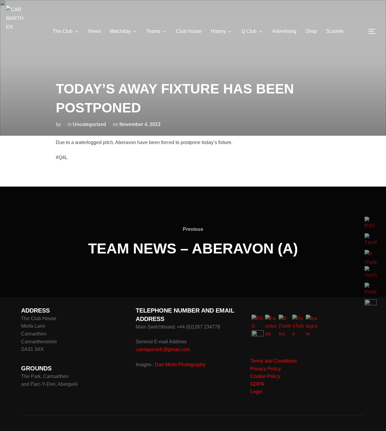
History (218, 31)
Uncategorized (89, 124)
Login (256, 391)
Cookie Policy (265, 376)
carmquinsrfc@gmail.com (163, 349)
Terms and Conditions (273, 360)
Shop (311, 31)
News (94, 31)
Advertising (284, 31)
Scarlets (334, 31)
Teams (153, 31)
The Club (63, 31)
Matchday (120, 31)
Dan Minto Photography (180, 364)
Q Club (249, 31)
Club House (189, 31)
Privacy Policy (265, 368)
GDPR (257, 384)
